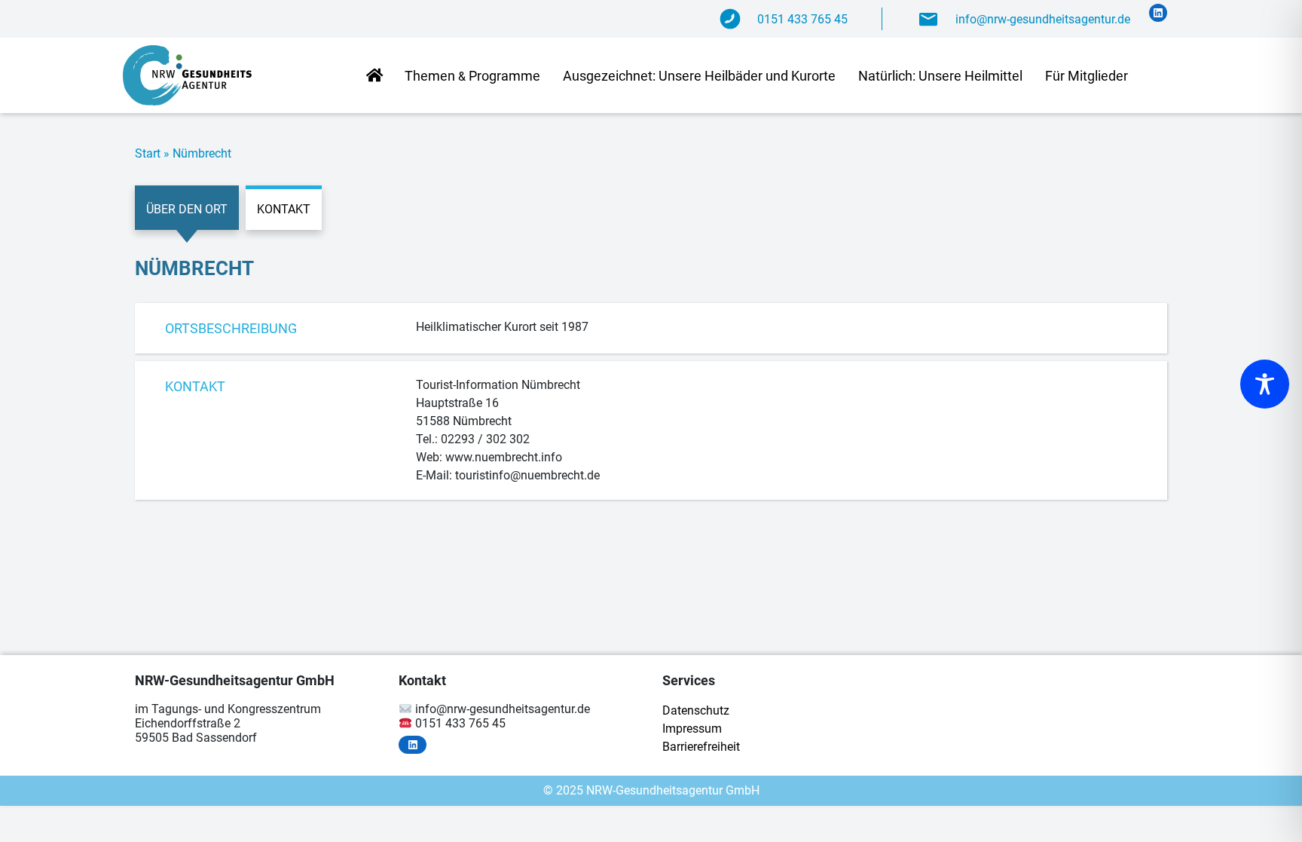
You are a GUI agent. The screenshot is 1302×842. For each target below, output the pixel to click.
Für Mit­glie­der (1086, 76)
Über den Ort (187, 209)
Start (147, 153)
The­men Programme (472, 76)
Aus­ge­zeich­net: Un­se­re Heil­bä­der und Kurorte (699, 76)
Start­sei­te (374, 76)
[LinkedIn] (1158, 13)
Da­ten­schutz (695, 710)
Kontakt (283, 209)
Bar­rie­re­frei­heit (701, 746)
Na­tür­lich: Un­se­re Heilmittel (940, 76)
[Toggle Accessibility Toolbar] (1265, 384)
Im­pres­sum (692, 728)
